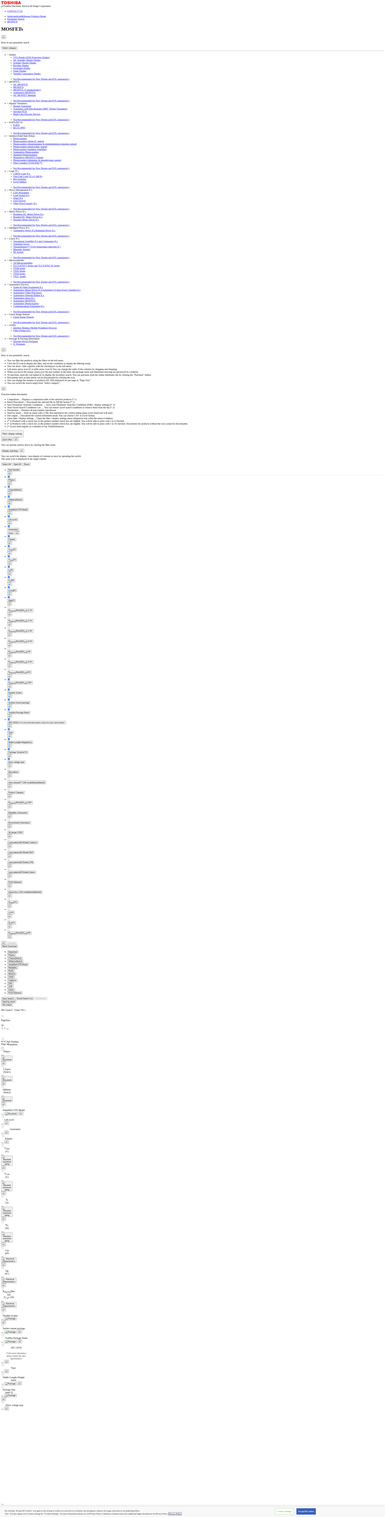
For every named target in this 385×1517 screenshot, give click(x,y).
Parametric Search (15, 19)
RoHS (11, 971)
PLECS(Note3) (14, 993)
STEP (11, 977)
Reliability (12, 968)
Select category (9, 48)
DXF (10, 983)
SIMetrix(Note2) (15, 961)
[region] (192, 1511)
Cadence (12, 980)
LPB (10, 986)
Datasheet (12, 952)
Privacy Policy (175, 1514)
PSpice (11, 955)
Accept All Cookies (306, 1511)
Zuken (11, 990)
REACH (11, 974)
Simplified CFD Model (17, 964)
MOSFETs (12, 21)
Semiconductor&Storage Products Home (26, 16)
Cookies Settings (284, 1511)
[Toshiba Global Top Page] (11, 3)
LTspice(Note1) (14, 958)
